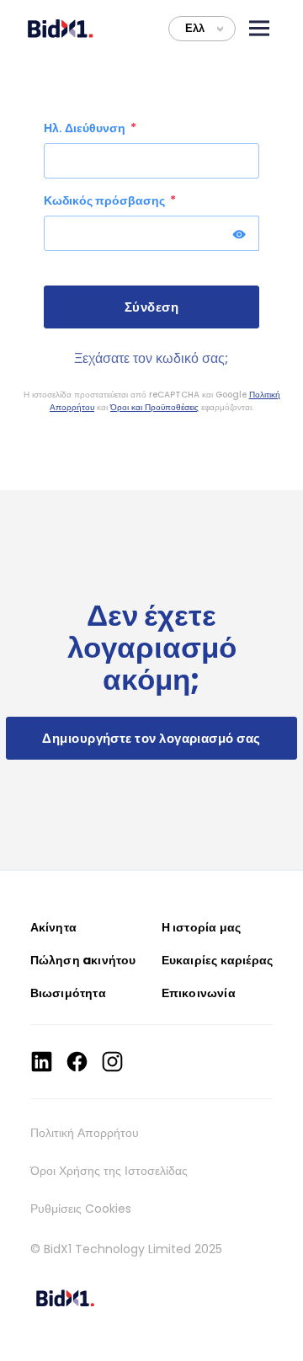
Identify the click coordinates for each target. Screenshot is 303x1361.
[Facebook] (77, 1061)
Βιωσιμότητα (68, 993)
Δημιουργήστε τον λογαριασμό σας (151, 738)
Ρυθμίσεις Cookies (80, 1208)
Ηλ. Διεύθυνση (86, 128)
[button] (259, 28)
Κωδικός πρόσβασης (105, 200)
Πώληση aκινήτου (83, 960)
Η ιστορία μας (202, 927)
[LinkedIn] (41, 1061)
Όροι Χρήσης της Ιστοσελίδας (109, 1170)
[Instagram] (112, 1061)
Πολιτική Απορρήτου (84, 1132)
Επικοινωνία (199, 993)
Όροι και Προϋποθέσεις (154, 407)
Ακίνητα (53, 927)
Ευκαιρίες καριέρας (218, 960)
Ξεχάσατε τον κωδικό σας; (151, 358)
